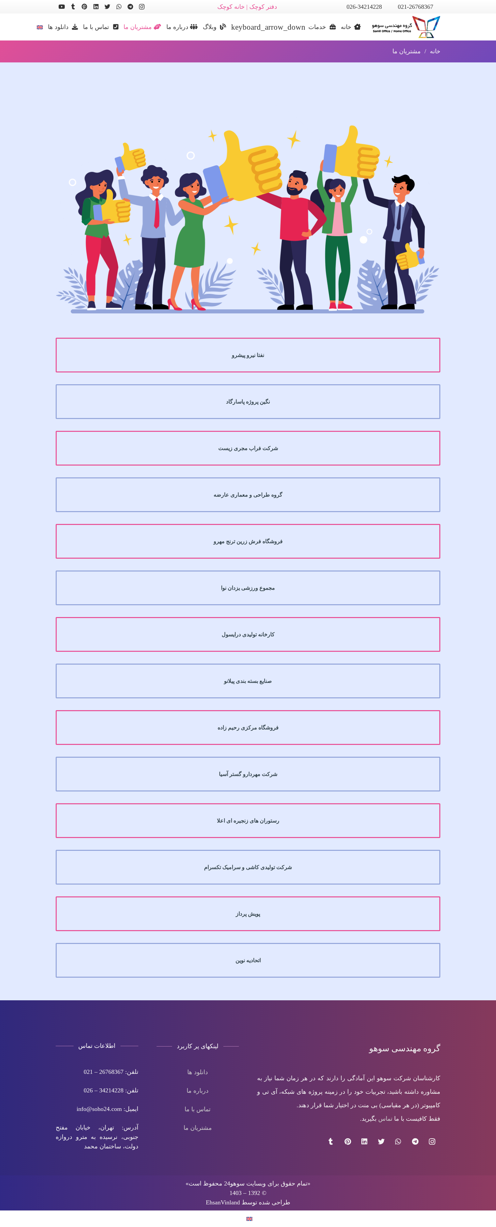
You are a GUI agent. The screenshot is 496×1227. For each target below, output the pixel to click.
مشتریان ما (198, 1127)
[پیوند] (403, 27)
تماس (385, 1118)
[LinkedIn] (96, 6)
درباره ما (198, 1090)
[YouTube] (61, 6)
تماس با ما (198, 1109)
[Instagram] (141, 6)
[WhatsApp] (119, 6)
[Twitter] (107, 6)
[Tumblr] (73, 6)
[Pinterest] (84, 6)
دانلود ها (197, 1072)
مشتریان (429, 91)
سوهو (368, 91)
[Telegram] (130, 6)
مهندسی (387, 91)
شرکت (408, 91)
